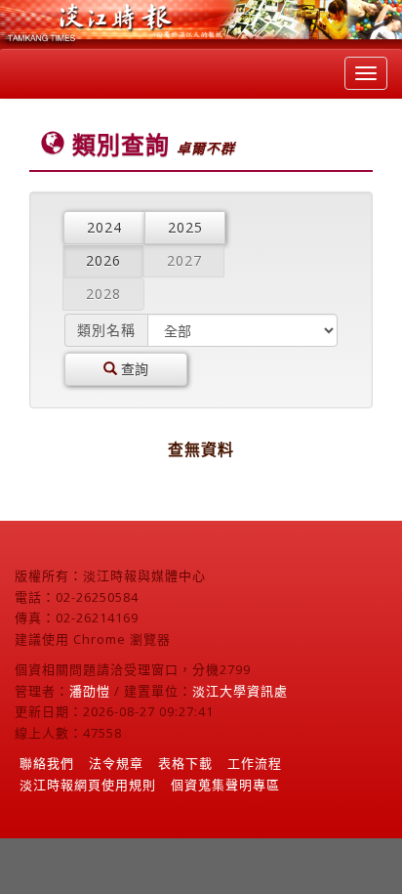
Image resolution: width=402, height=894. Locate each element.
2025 (185, 227)
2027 (184, 260)
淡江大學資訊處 (240, 691)
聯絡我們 (47, 763)
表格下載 (185, 763)
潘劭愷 (89, 691)
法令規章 (116, 763)
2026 (103, 260)
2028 (103, 293)
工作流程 (254, 763)
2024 (104, 227)
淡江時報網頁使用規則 (88, 784)
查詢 (132, 369)
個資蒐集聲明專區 (225, 784)
